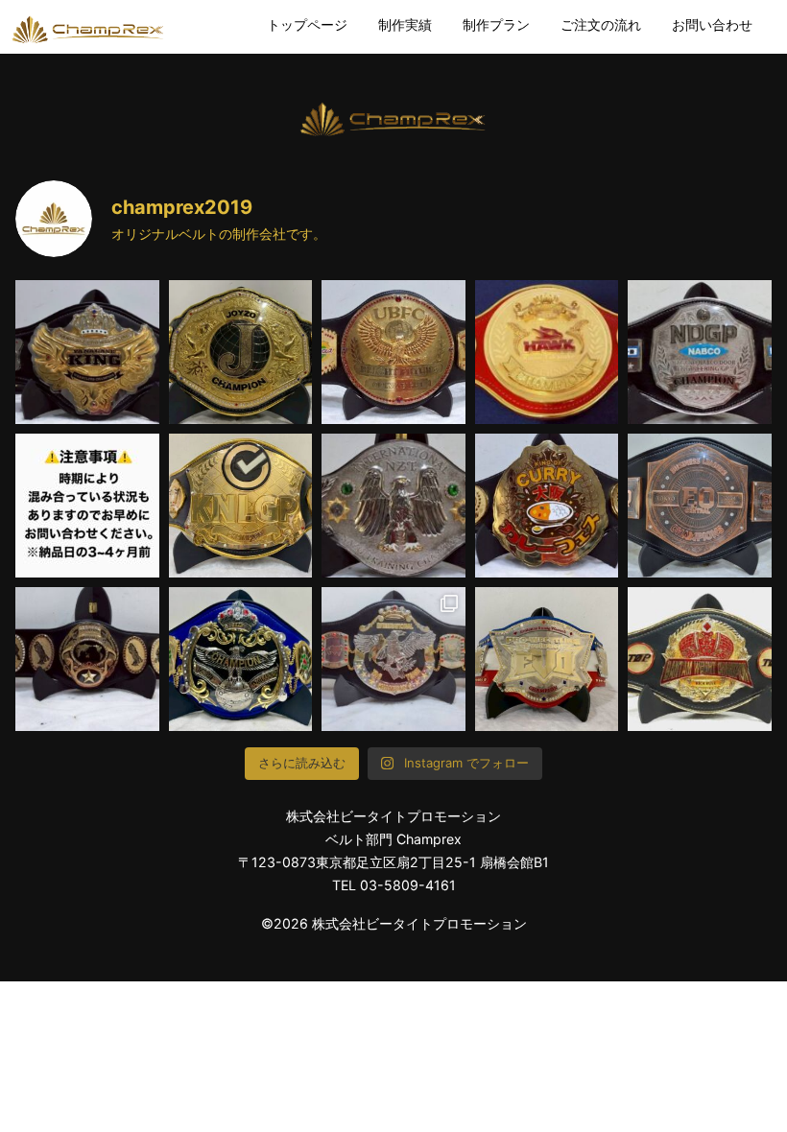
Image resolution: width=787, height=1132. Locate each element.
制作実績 (405, 24)
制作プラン (496, 24)
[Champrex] (88, 28)
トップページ (307, 24)
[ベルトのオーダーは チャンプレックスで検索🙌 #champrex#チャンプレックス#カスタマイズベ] (393, 506)
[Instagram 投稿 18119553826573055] (87, 506)
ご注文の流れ (600, 24)
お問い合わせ (712, 24)
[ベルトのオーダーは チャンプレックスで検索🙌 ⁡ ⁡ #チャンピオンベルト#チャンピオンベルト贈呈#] (87, 352)
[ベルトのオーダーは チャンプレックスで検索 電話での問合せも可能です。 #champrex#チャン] (700, 659)
